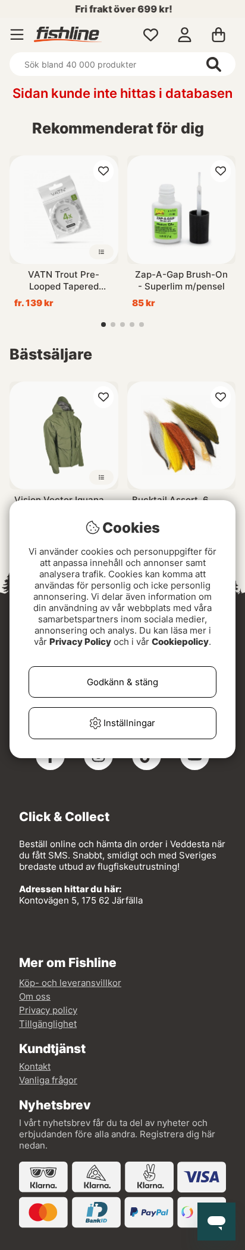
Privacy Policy (80, 641)
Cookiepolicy (180, 641)
